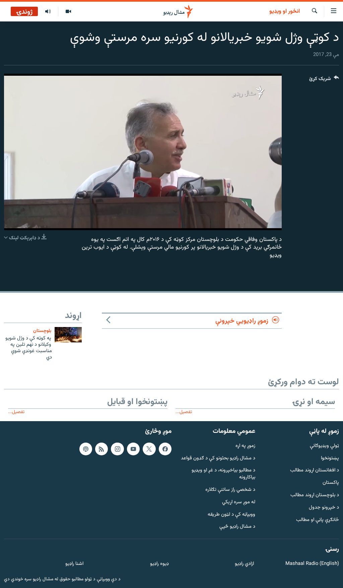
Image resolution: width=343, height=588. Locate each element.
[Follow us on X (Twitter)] (149, 448)
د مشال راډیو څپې (237, 526)
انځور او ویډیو (284, 12)
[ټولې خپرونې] (48, 12)
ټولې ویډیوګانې (324, 445)
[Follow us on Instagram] (117, 448)
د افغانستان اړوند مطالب (314, 470)
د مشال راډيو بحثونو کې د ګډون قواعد (218, 458)
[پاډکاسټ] (85, 448)
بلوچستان (42, 330)
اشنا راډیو (74, 564)
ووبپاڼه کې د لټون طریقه (231, 514)
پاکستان (331, 482)
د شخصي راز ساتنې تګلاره (230, 490)
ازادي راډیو (244, 564)
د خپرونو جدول (324, 507)
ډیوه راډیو (159, 564)
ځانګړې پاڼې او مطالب (317, 519)
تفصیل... (184, 412)
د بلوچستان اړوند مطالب (314, 495)
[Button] (324, 80)
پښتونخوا (330, 458)
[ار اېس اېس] (101, 448)
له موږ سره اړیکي (238, 502)
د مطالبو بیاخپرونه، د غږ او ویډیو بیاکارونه (223, 474)
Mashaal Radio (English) (312, 564)
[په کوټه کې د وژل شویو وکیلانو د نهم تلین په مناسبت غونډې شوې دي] (68, 334)
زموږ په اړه (245, 445)
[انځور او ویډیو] (68, 12)
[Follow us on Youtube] (133, 448)
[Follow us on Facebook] (165, 448)
